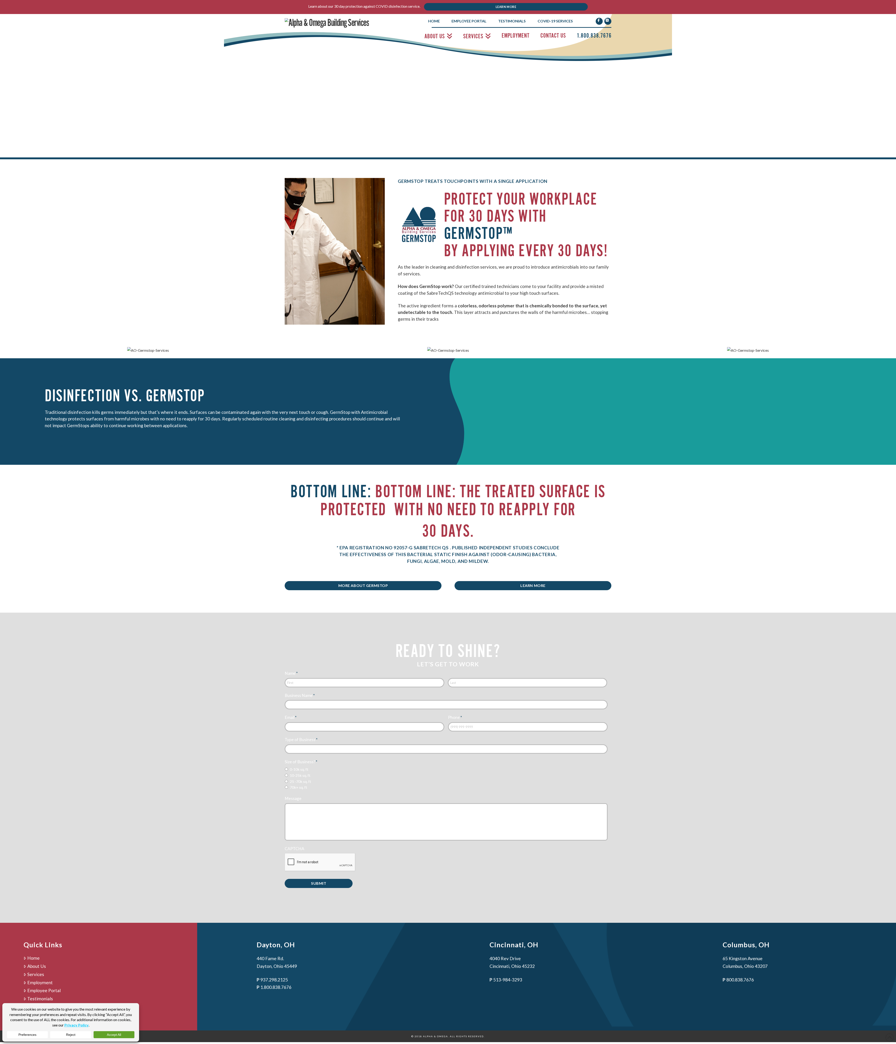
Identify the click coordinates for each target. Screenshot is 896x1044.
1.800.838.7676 (275, 987)
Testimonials (40, 998)
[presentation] (320, 862)
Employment (40, 982)
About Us (36, 966)
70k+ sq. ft (298, 787)
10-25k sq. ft (300, 775)
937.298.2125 (274, 979)
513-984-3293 (507, 979)
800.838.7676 (740, 979)
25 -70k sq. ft (300, 781)
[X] (607, 21)
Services (35, 974)
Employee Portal (44, 990)
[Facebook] (599, 21)
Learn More (506, 7)
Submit (318, 883)
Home (33, 958)
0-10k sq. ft (299, 769)
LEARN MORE (533, 585)
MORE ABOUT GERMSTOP (363, 585)
